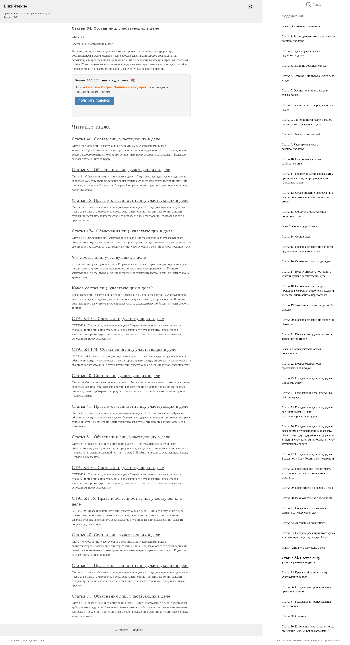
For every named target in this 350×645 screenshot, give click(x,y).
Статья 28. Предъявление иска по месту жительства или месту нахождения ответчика (306, 473)
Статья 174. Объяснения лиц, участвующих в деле (122, 231)
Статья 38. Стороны (294, 616)
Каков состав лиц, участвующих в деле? (112, 288)
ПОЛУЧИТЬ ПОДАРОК (94, 100)
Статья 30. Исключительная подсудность (307, 498)
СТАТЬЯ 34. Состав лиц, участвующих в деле (118, 318)
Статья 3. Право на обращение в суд (304, 65)
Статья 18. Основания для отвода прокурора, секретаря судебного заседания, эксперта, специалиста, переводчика (308, 290)
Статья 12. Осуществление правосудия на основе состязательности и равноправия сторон (307, 197)
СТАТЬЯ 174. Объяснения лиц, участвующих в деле (124, 349)
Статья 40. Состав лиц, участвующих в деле (116, 139)
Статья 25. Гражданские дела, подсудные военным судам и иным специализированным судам (307, 411)
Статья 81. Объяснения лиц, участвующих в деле (121, 169)
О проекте (122, 629)
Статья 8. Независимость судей (301, 134)
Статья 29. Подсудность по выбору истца (307, 487)
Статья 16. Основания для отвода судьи (306, 261)
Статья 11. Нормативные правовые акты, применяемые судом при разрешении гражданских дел (307, 178)
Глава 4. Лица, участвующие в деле (303, 547)
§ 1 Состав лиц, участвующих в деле (109, 257)
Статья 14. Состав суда (296, 236)
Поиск (313, 4)
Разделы (137, 629)
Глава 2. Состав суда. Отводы (300, 226)
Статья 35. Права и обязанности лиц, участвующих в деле (130, 200)
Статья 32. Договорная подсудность (304, 523)
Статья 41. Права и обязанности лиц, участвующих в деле (130, 406)
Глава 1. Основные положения (301, 26)
